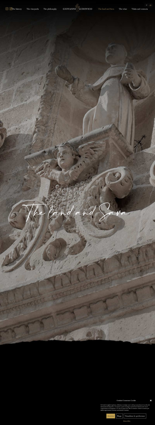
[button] (151, 400)
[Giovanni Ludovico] (77, 7)
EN (150, 5)
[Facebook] (11, 10)
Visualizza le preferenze (135, 416)
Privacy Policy (126, 421)
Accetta (111, 416)
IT (146, 5)
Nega (119, 416)
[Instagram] (7, 10)
